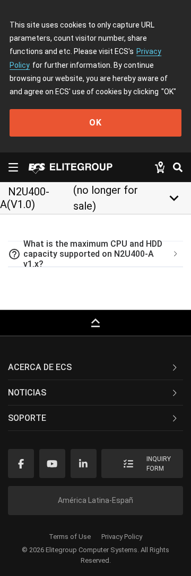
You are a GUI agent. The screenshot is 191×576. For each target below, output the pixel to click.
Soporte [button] (27, 418)
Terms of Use (70, 537)
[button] (95, 254)
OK (95, 123)
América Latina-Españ (95, 500)
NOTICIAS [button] (27, 393)
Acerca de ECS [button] (40, 367)
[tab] (95, 254)
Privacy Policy (121, 537)
